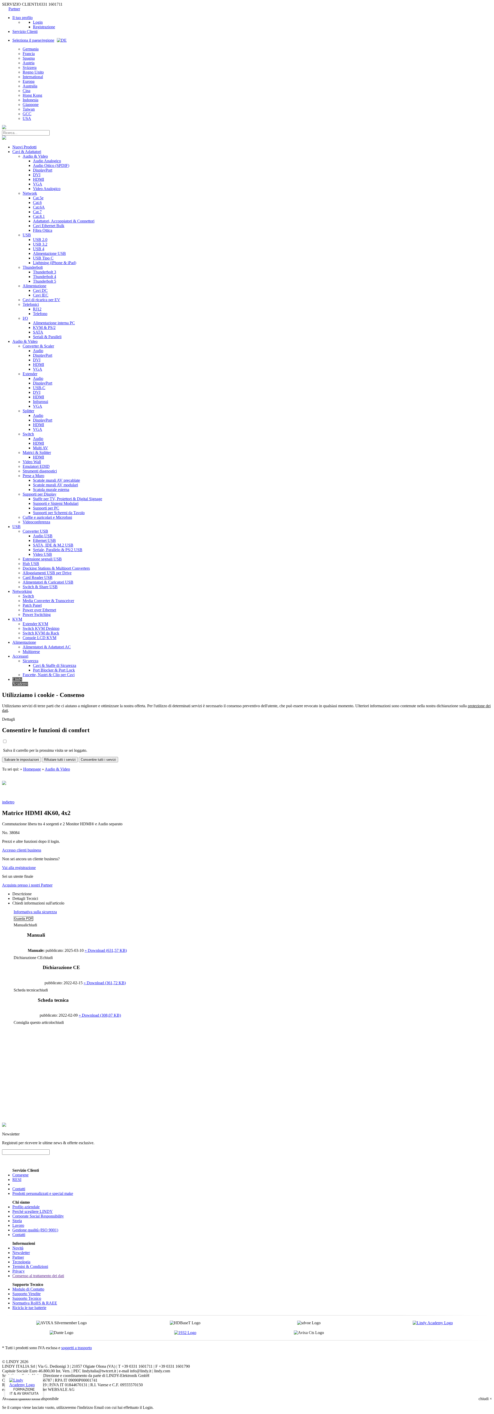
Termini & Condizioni (30, 1266)
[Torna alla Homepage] (4, 128)
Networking (22, 591)
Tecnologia (21, 1262)
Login (38, 22)
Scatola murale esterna (51, 489)
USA (27, 118)
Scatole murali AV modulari (55, 485)
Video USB (42, 554)
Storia (17, 1221)
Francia (29, 53)
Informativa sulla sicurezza (35, 912)
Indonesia (30, 100)
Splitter (28, 411)
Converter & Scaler (38, 346)
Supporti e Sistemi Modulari (55, 503)
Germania (31, 49)
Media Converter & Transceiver (48, 600)
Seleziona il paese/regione (33, 40)
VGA (37, 184)
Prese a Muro (33, 475)
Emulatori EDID (36, 466)
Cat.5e (38, 198)
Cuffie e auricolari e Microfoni (47, 517)
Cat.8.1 (39, 216)
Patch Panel (32, 605)
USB (27, 235)
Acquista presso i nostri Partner (27, 885)
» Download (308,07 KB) (100, 1015)
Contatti (18, 1189)
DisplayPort (42, 170)
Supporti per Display (39, 494)
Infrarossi (40, 401)
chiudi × (485, 1399)
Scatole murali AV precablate (56, 480)
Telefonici (31, 304)
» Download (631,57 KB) (106, 950)
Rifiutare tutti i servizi (60, 760)
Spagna (29, 58)
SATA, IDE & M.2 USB (53, 545)
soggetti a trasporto (76, 1348)
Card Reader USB (37, 577)
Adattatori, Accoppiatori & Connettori (63, 221)
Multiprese (31, 651)
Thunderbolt (33, 267)
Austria (28, 63)
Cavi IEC (40, 295)
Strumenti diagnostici (40, 471)
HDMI (38, 179)
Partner (14, 9)
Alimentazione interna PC (54, 323)
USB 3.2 (40, 244)
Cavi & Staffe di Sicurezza (54, 665)
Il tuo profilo (22, 17)
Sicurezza (30, 661)
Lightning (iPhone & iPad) (54, 263)
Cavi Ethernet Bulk (48, 225)
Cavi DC (40, 290)
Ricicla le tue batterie (29, 1307)
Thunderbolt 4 (44, 276)
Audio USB (42, 536)
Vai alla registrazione (19, 867)
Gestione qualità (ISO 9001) (35, 1230)
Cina (26, 90)
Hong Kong (32, 95)
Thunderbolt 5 (44, 281)
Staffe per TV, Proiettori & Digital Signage (67, 499)
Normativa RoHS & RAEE (34, 1303)
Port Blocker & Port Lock (54, 670)
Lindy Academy (20, 681)
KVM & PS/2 (44, 327)
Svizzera (30, 67)
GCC (27, 114)
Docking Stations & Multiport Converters (56, 568)
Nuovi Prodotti (24, 147)
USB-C (39, 388)
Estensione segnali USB (42, 559)
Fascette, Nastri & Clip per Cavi (49, 675)
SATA (38, 332)
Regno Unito (33, 72)
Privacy (18, 1271)
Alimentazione (34, 286)
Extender (30, 374)
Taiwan (29, 109)
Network (30, 193)
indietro (8, 802)
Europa (28, 81)
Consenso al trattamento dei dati (38, 1276)
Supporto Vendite (26, 1294)
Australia (30, 86)
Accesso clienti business (21, 850)
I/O (25, 318)
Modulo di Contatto (28, 1289)
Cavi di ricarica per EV (41, 300)
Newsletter (21, 1252)
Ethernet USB (44, 540)
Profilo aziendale (26, 1207)
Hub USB (31, 563)
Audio (38, 350)
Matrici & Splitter (37, 452)
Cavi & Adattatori (26, 151)
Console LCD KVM (39, 638)
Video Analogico (46, 188)
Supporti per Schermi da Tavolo (59, 513)
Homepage (32, 769)
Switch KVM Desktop (41, 628)
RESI (16, 1179)
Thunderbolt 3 (44, 272)
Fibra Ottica (42, 230)
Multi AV (40, 448)
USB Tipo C (43, 258)
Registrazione (44, 27)
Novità (17, 1248)
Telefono (40, 313)
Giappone (31, 104)
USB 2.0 (40, 239)
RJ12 (37, 309)
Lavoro (18, 1225)
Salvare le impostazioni (21, 760)
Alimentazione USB (49, 253)
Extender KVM (35, 624)
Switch (28, 434)
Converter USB (35, 531)
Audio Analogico (47, 161)
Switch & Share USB (40, 587)
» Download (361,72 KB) (105, 983)
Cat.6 (37, 202)
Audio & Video (35, 156)
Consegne (20, 1175)
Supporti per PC (46, 508)
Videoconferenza (36, 522)
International (33, 77)
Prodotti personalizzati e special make (42, 1193)
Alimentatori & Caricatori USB (48, 582)
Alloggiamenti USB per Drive (47, 573)
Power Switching (37, 614)
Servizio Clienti (25, 31)
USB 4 (38, 249)
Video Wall (32, 462)
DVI (36, 175)
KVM (17, 619)
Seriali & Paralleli (47, 337)
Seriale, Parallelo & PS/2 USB (57, 550)
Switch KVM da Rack (41, 633)
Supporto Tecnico (26, 1298)
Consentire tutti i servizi (98, 760)
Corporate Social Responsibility (38, 1216)
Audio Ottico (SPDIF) (51, 165)
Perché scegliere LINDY (32, 1211)
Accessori (20, 656)
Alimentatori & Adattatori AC (47, 647)
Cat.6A (39, 207)
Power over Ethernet (39, 610)
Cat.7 (37, 212)
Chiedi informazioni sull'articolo (38, 903)
